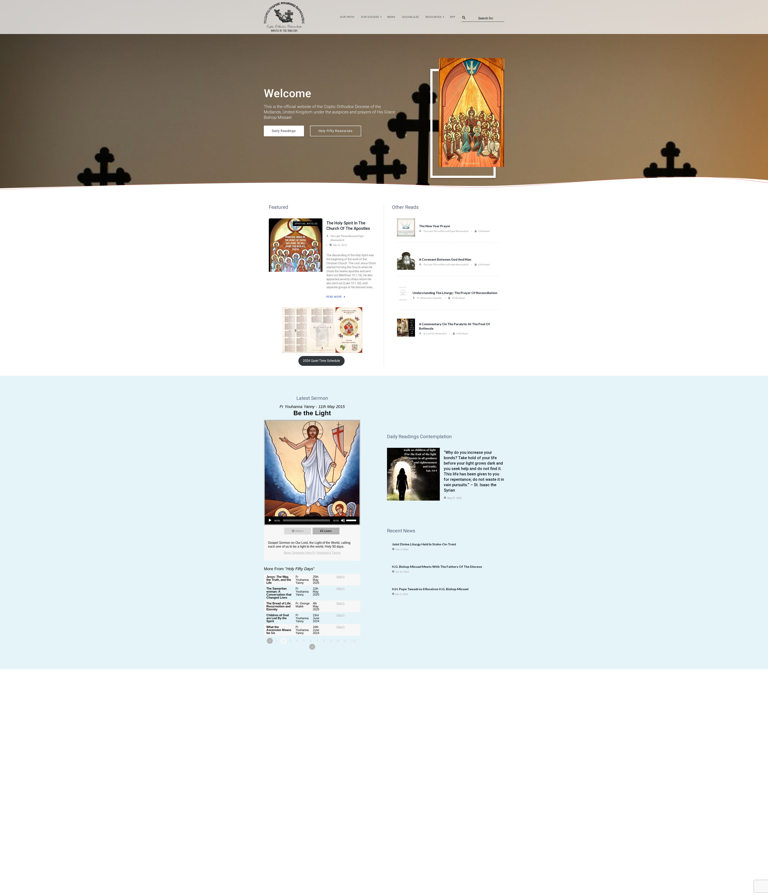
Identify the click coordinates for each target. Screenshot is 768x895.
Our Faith (347, 16)
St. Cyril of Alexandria (435, 333)
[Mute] (343, 520)
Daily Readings (284, 131)
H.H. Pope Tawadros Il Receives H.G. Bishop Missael (430, 589)
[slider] (351, 520)
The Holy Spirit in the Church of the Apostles (348, 226)
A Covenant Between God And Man (445, 259)
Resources (434, 16)
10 (337, 640)
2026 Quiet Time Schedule (321, 361)
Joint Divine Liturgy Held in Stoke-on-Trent (424, 544)
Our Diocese (370, 16)
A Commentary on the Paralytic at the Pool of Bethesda (454, 326)
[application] (312, 520)
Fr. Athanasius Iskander (429, 297)
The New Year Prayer (434, 226)
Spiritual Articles (306, 224)
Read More (334, 296)
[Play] (270, 520)
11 (344, 640)
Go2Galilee (410, 16)
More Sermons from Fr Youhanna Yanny (312, 552)
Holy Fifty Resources (335, 131)
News (391, 16)
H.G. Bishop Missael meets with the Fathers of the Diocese (437, 566)
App (452, 16)
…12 (353, 640)
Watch (299, 531)
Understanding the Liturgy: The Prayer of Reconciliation (455, 293)
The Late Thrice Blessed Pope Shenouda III (347, 238)
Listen (328, 531)
